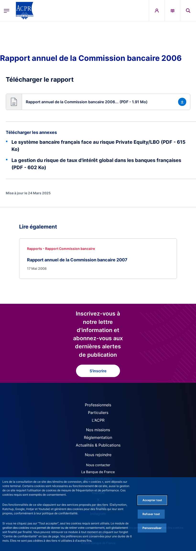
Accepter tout (152, 500)
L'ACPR (98, 420)
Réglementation (98, 437)
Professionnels (98, 404)
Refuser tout (151, 514)
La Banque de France (98, 472)
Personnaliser (152, 528)
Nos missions (98, 429)
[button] (188, 10)
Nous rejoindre (98, 454)
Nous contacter (98, 465)
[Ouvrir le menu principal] (6, 10)
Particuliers (98, 412)
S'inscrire (98, 370)
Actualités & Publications (98, 445)
